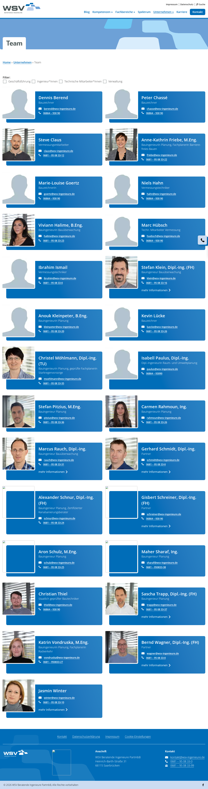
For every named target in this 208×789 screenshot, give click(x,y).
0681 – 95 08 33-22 (156, 159)
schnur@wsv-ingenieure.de (59, 518)
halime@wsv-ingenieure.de (59, 236)
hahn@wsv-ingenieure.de (161, 194)
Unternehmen (22, 62)
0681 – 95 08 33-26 (156, 331)
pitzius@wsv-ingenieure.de (59, 417)
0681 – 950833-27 (53, 662)
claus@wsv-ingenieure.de (58, 151)
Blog (87, 12)
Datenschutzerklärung (86, 736)
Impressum (172, 4)
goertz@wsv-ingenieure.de (59, 194)
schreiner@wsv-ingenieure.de (164, 514)
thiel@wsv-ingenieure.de (58, 605)
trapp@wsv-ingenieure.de (161, 605)
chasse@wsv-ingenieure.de (162, 108)
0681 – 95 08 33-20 (53, 331)
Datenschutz (186, 4)
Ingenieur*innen (47, 81)
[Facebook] (203, 784)
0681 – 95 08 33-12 (53, 155)
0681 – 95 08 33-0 (53, 283)
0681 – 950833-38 (156, 567)
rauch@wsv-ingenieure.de (59, 460)
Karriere (181, 12)
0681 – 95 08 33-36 (53, 422)
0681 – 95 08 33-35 (53, 383)
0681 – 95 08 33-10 (53, 702)
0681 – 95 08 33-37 (156, 609)
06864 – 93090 (154, 373)
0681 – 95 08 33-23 (53, 240)
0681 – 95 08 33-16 (156, 283)
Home (7, 62)
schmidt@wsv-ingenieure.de (163, 460)
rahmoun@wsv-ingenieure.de (164, 417)
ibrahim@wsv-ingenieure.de (60, 278)
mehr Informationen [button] (154, 290)
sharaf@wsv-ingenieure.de (162, 562)
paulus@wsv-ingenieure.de (162, 369)
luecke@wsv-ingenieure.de (162, 327)
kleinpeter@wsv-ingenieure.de (61, 327)
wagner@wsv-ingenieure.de (163, 653)
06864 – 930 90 (51, 113)
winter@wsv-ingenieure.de (59, 697)
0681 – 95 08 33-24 (53, 522)
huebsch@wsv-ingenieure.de (163, 236)
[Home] (22, 10)
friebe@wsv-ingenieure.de (162, 155)
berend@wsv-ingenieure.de (60, 108)
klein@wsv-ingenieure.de (161, 278)
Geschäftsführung (19, 81)
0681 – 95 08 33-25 (53, 567)
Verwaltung (115, 81)
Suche (202, 4)
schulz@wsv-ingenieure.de (59, 562)
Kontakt (197, 12)
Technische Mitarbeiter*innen (83, 81)
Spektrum (144, 12)
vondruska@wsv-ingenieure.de (62, 657)
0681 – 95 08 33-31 (53, 464)
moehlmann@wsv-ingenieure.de (62, 378)
